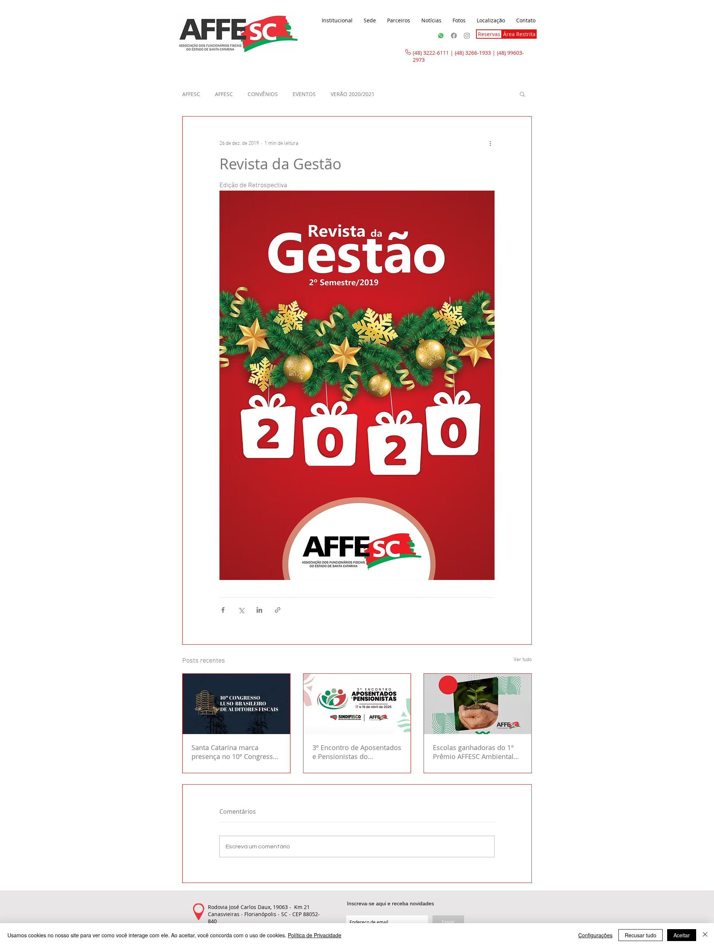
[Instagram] (467, 35)
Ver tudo (523, 660)
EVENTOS (304, 94)
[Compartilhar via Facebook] (222, 609)
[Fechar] (705, 935)
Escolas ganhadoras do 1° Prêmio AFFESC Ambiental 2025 (473, 752)
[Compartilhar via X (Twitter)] (241, 609)
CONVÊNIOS (263, 94)
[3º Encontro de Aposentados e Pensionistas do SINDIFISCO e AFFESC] (357, 704)
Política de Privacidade (314, 935)
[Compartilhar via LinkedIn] (259, 609)
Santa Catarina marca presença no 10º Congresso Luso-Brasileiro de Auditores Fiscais (236, 752)
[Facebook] (454, 35)
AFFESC (191, 94)
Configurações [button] (595, 935)
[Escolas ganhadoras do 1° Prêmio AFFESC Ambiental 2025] (477, 704)
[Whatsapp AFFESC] (441, 35)
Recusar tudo (640, 935)
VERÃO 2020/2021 (352, 94)
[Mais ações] (490, 143)
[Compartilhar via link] (277, 609)
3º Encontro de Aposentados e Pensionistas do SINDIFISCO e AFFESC (356, 752)
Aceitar (681, 935)
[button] (337, 20)
